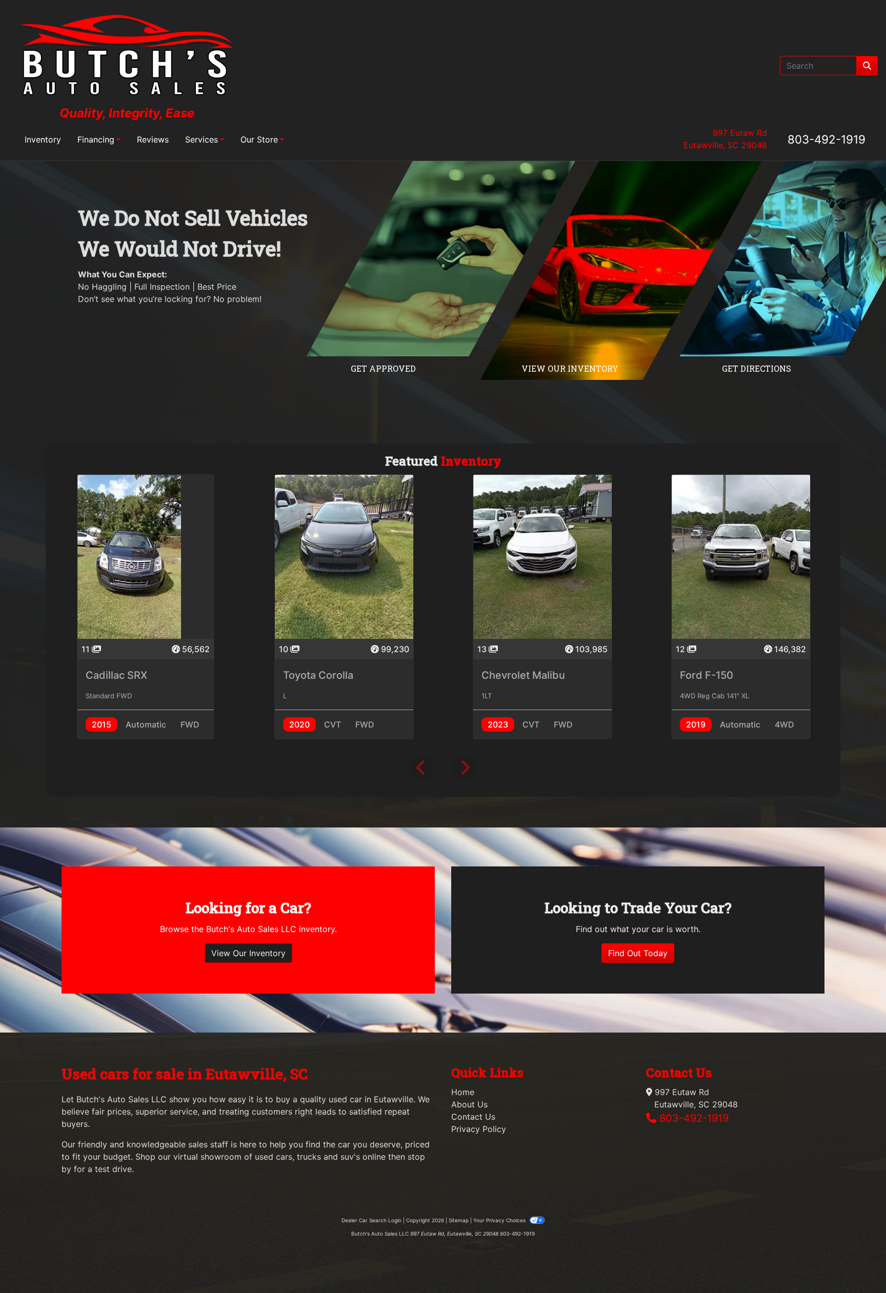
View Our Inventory (248, 953)
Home (462, 1092)
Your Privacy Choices (500, 1220)
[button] (421, 768)
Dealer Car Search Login (371, 1220)
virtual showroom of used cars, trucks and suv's (266, 1156)
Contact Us (473, 1117)
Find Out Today (638, 953)
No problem (236, 299)
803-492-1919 (826, 139)
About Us (469, 1104)
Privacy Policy (478, 1129)
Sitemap (459, 1220)
